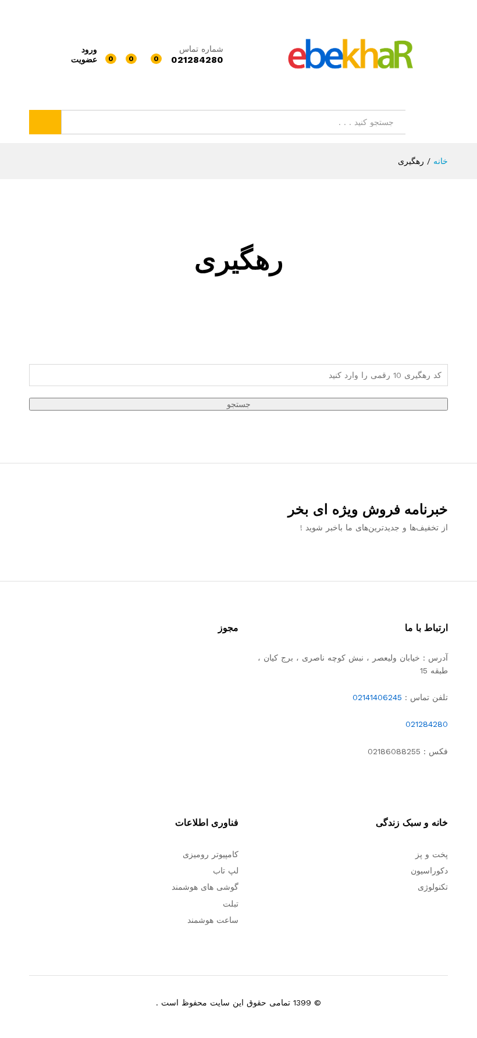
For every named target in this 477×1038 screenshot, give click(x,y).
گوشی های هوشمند (205, 886)
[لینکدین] (391, 787)
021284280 (426, 724)
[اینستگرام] (355, 787)
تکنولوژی (433, 886)
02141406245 (377, 697)
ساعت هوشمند (212, 920)
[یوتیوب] (409, 787)
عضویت (84, 59)
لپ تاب (225, 870)
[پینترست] (373, 787)
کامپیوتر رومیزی (210, 854)
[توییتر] (427, 787)
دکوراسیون (429, 870)
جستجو (45, 122)
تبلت (230, 903)
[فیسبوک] (445, 787)
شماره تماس (201, 48)
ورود (89, 49)
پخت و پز (431, 854)
